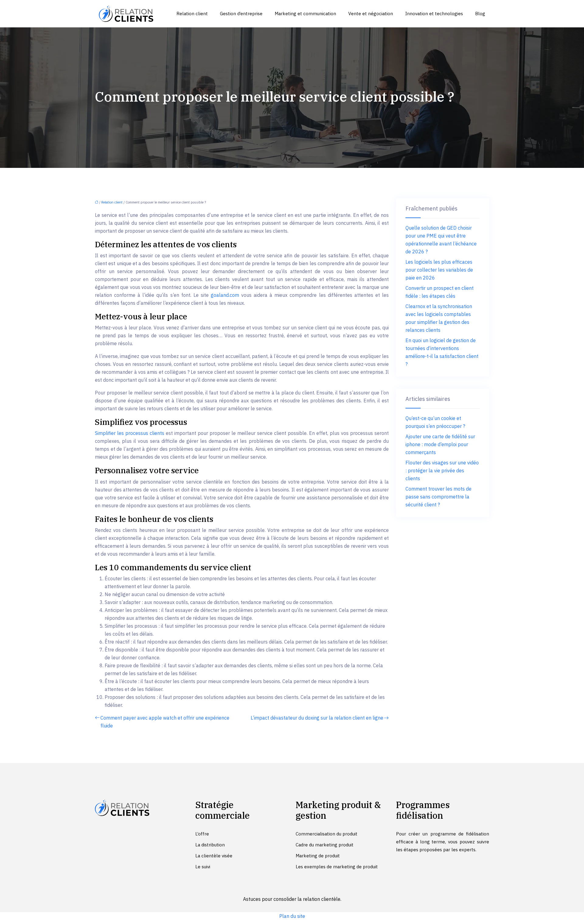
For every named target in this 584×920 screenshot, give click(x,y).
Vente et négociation (370, 13)
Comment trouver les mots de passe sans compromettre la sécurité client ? (438, 497)
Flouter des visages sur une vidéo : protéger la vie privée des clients (442, 470)
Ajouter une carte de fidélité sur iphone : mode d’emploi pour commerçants (440, 444)
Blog (480, 13)
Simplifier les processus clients (129, 433)
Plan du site (292, 916)
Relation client (192, 13)
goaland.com (225, 295)
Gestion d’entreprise (241, 13)
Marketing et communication (305, 13)
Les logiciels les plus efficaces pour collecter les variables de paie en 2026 (439, 270)
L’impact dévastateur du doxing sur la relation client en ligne (317, 718)
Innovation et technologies (434, 13)
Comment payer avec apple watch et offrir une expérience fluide (164, 722)
